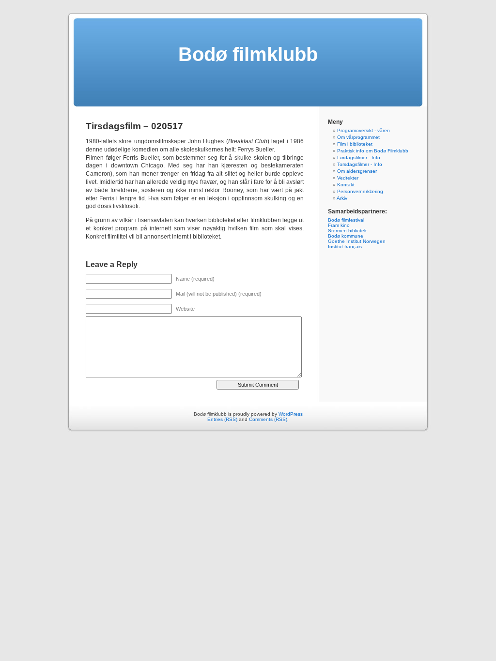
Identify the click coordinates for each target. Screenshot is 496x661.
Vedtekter (347, 177)
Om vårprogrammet (358, 137)
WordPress (291, 414)
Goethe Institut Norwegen (357, 241)
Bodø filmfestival (346, 220)
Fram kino (339, 225)
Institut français (345, 246)
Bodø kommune (345, 236)
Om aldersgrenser (357, 171)
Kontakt (346, 184)
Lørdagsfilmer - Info (358, 157)
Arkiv (342, 198)
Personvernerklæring (360, 191)
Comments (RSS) (268, 419)
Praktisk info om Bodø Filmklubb (372, 150)
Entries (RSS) (222, 419)
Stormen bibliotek (347, 230)
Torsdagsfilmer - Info (359, 164)
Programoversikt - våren (363, 130)
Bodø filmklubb (248, 54)
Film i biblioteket (354, 144)
